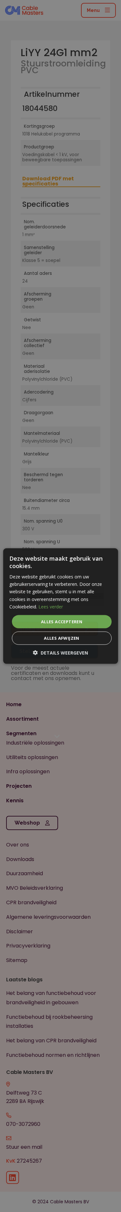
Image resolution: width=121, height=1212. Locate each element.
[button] (60, 653)
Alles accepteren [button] (61, 621)
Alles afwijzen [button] (61, 638)
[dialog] (60, 606)
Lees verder (50, 606)
